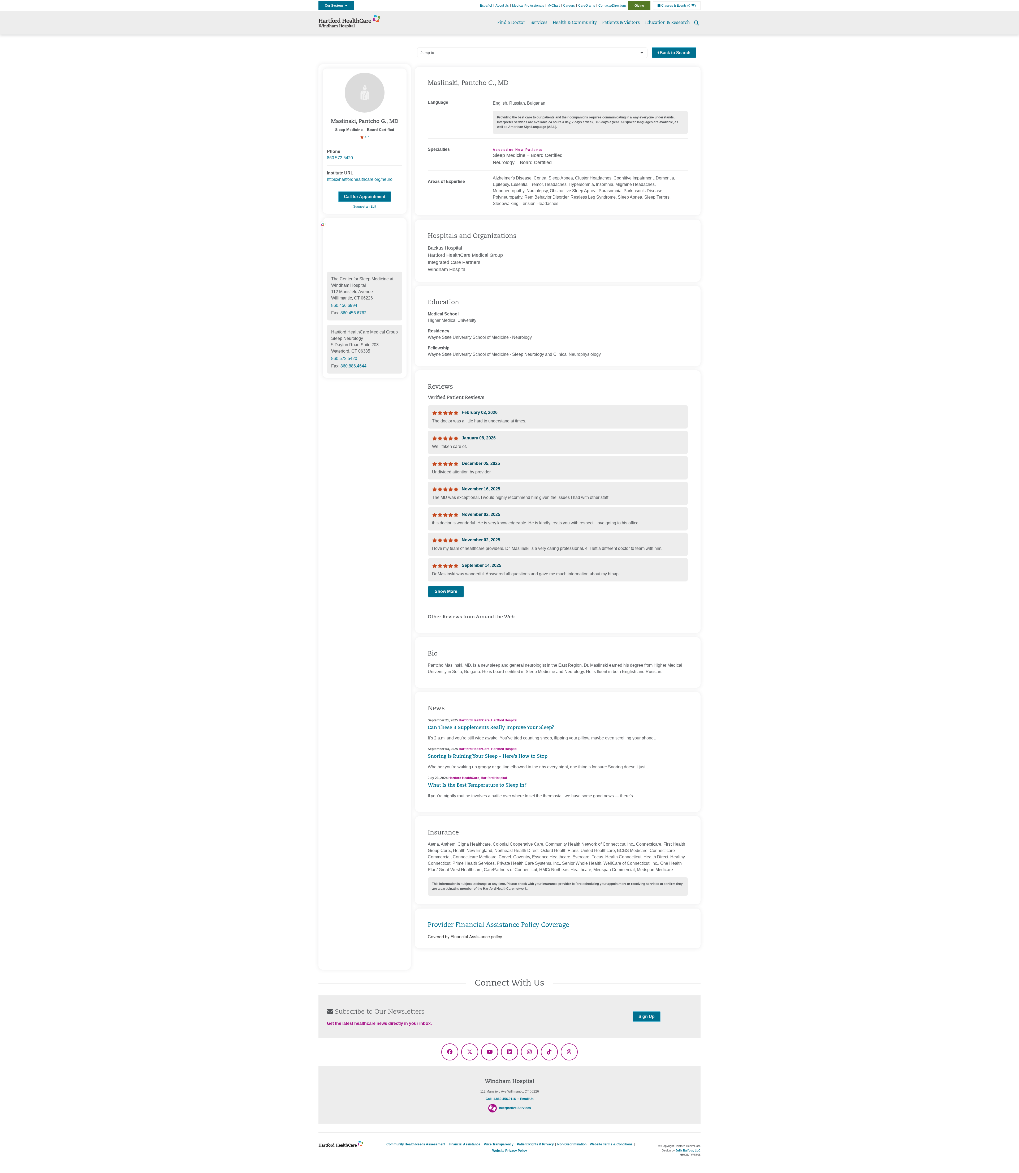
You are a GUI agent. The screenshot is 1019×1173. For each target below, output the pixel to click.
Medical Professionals (528, 5)
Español (486, 5)
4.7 (366, 137)
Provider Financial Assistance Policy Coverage (498, 925)
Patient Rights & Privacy (535, 1144)
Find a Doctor (511, 23)
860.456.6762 (353, 313)
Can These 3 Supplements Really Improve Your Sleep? (491, 728)
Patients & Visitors (621, 23)
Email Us (527, 1099)
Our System (335, 5)
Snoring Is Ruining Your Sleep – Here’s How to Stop (487, 756)
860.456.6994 (344, 305)
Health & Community (575, 23)
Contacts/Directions (612, 5)
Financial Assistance (464, 1144)
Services (538, 23)
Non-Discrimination (571, 1144)
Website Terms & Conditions (611, 1144)
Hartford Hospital (504, 720)
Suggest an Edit (364, 206)
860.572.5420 (340, 158)
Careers (569, 5)
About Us (502, 5)
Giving (639, 5)
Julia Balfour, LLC (688, 1150)
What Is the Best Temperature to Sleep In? (477, 785)
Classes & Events (673, 5)
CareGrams (586, 5)
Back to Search (675, 52)
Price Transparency (498, 1144)
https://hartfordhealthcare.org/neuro (359, 179)
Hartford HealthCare (474, 720)
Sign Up (646, 1016)
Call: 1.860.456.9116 (501, 1099)
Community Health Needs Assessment (415, 1144)
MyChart (553, 5)
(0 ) (691, 5)
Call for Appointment (364, 196)
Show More (446, 591)
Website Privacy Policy (509, 1151)
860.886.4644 (353, 366)
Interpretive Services (515, 1108)
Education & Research (667, 23)
